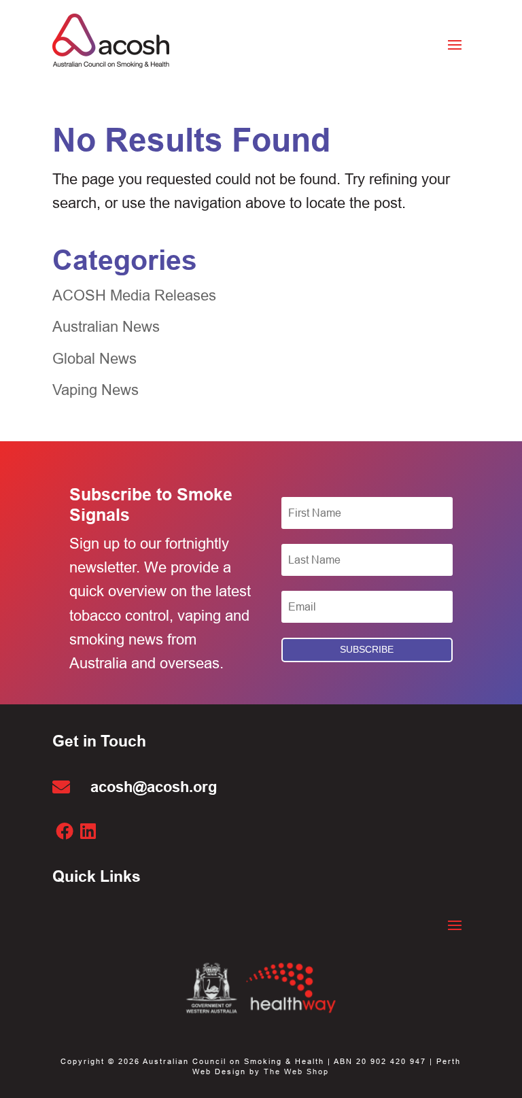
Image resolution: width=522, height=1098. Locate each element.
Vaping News (95, 389)
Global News (94, 358)
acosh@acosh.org (153, 786)
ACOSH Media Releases (134, 295)
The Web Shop (296, 1071)
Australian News (106, 326)
